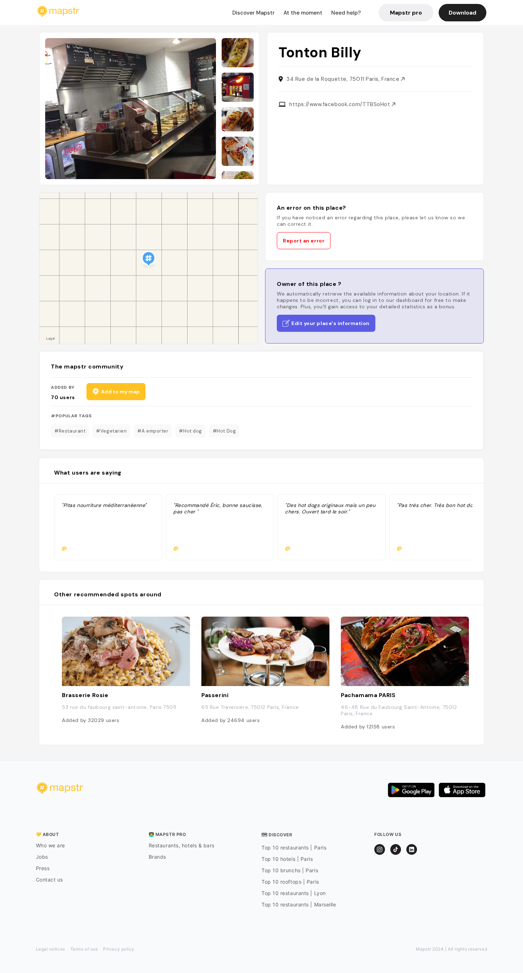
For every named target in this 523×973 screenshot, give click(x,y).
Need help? (346, 12)
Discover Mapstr (253, 12)
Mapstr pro (406, 12)
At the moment (303, 12)
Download (462, 12)
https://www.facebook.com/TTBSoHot (340, 104)
